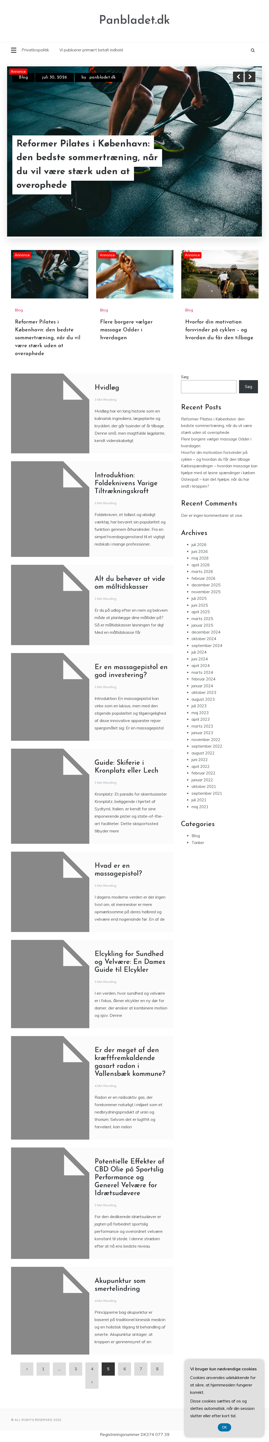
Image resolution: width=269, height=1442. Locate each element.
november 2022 (206, 739)
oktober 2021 (204, 786)
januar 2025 (202, 625)
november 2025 (206, 591)
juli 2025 (199, 598)
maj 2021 (200, 806)
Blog (23, 77)
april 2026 (201, 564)
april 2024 (201, 665)
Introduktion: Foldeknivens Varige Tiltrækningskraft (126, 483)
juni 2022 (200, 759)
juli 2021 (199, 799)
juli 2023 (199, 705)
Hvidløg (107, 387)
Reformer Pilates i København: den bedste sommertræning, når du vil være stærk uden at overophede (87, 165)
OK (224, 1427)
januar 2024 (202, 685)
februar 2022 (203, 773)
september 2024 (207, 645)
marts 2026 (202, 571)
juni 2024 (200, 658)
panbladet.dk (102, 77)
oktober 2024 (204, 638)
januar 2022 (202, 779)
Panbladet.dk (134, 21)
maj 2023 (200, 712)
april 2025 (201, 611)
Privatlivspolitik (35, 49)
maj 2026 (200, 558)
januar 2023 (202, 732)
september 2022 (207, 746)
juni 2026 (200, 551)
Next (250, 77)
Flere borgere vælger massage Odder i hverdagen (126, 330)
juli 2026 (199, 544)
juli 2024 (199, 652)
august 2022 (203, 753)
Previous (238, 77)
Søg (185, 376)
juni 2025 (200, 605)
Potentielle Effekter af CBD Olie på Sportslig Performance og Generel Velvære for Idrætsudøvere (129, 1177)
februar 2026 (203, 578)
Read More (240, 165)
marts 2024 (202, 672)
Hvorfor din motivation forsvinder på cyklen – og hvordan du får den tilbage (219, 330)
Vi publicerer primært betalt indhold (91, 49)
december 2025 (206, 584)
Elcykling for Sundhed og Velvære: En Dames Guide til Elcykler (130, 962)
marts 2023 (202, 726)
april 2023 (201, 719)
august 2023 (203, 699)
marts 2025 (202, 618)
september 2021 (207, 793)
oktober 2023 (204, 692)
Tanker (198, 842)
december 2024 (206, 632)
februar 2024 (203, 678)
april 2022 (201, 766)
